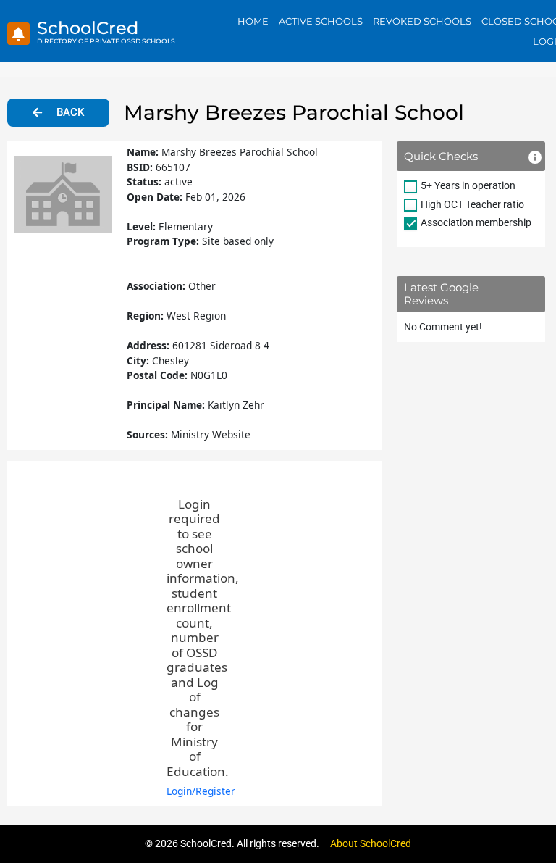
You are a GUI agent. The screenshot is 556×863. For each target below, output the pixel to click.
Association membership (476, 222)
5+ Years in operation (468, 185)
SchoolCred (87, 27)
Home (253, 21)
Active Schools (321, 21)
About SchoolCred (370, 843)
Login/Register (201, 791)
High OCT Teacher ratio (472, 204)
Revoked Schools (422, 21)
